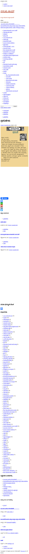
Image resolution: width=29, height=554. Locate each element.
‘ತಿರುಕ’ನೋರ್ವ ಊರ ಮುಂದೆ (12, 90)
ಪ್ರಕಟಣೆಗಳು (5, 117)
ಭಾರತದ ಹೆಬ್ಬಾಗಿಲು (7, 413)
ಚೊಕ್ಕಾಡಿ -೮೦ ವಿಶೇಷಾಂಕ (8, 53)
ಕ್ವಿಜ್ (4, 353)
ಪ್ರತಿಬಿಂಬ (8, 89)
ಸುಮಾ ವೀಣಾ (9, 511)
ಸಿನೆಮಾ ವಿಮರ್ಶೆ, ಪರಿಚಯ (8, 454)
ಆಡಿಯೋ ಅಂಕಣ (6, 333)
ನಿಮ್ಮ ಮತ (5, 388)
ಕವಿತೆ (4, 60)
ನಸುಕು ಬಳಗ (5, 98)
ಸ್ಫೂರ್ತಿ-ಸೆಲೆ (5, 96)
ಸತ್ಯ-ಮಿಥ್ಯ (5, 447)
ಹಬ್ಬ (4, 465)
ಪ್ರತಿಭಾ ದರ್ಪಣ (6, 404)
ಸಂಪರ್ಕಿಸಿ (5, 4)
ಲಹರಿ (4, 433)
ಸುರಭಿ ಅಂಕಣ (9, 78)
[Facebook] (14, 201)
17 (12, 511)
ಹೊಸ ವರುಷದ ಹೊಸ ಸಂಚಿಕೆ (9, 50)
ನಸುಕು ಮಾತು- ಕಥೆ (7, 385)
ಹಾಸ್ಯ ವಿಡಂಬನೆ (6, 468)
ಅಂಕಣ (4, 73)
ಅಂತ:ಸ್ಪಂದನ (6, 321)
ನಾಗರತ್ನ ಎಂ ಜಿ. (11, 543)
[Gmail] (14, 205)
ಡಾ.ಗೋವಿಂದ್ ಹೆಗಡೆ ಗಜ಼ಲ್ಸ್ (9, 376)
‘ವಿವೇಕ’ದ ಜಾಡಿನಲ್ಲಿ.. (10, 87)
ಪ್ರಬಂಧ (4, 406)
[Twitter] (14, 210)
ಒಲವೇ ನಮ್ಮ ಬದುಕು (10, 85)
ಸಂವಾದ (5, 92)
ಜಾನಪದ (5, 371)
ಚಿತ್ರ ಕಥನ (5, 365)
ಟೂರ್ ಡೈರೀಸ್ (6, 101)
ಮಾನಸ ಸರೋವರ (7, 424)
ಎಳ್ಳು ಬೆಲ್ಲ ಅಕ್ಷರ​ (6, 337)
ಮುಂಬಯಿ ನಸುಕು (7, 48)
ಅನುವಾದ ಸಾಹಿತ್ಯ (6, 57)
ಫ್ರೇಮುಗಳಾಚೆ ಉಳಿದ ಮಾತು (11, 80)
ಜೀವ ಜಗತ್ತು (5, 372)
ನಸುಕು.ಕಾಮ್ (7, 11)
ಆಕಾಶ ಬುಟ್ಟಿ (5, 39)
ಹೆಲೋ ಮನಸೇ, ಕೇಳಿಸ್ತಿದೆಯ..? (9, 470)
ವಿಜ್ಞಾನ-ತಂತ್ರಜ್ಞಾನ (6, 94)
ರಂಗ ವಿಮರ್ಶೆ (6, 431)
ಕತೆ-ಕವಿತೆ (5, 340)
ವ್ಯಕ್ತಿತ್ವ (4, 443)
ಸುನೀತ (4, 456)
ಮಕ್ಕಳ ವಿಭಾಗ (6, 99)
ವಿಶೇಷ (4, 442)
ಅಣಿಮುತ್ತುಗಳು (6, 319)
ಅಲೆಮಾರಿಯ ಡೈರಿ (6, 328)
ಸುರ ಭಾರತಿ (8, 76)
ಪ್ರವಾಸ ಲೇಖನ (6, 408)
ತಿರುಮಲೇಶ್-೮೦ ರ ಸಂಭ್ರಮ (9, 51)
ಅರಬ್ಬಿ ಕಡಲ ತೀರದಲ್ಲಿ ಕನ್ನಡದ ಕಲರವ (10, 55)
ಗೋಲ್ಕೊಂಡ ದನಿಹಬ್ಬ (7, 360)
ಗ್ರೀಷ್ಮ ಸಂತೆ (5, 35)
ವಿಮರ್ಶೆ (4, 440)
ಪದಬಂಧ (5, 394)
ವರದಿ (4, 231)
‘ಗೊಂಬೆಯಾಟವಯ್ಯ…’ (8, 491)
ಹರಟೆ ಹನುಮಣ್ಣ (6, 467)
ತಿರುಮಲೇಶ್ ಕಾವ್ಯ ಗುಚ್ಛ (8, 378)
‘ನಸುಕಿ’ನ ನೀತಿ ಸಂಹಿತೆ (7, 5)
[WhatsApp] (14, 203)
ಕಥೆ (4, 62)
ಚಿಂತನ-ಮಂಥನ (6, 363)
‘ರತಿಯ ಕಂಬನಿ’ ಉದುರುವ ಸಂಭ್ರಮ (8, 246)
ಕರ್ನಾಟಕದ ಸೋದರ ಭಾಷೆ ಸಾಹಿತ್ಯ (10, 64)
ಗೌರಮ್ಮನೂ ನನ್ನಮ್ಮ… (20, 27)
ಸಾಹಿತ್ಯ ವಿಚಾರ (6, 452)
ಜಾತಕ (14, 27)
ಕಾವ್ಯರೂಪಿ (5, 34)
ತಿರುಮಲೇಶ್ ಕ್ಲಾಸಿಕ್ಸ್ (7, 41)
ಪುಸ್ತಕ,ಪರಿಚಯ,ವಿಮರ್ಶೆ (8, 66)
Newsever (23, 551)
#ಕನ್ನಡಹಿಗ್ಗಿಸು (6, 103)
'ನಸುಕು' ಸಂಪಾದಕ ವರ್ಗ (6, 125)
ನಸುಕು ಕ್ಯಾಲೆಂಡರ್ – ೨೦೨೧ (8, 46)
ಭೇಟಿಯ (5, 415)
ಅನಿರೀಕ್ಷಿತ (5, 488)
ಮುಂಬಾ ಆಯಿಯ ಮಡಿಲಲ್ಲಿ (8, 42)
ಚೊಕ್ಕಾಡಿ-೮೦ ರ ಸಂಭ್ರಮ (8, 369)
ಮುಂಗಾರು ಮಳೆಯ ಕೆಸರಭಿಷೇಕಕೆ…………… (10, 24)
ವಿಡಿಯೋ (5, 438)
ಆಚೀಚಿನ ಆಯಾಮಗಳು (10, 83)
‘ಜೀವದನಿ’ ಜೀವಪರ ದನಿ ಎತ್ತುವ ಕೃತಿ (10, 490)
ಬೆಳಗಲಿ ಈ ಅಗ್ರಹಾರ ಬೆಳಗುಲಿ (9, 483)
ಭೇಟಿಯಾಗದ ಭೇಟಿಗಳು (8, 417)
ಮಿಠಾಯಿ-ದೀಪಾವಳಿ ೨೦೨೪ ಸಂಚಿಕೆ (10, 30)
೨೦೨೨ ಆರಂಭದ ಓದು (7, 37)
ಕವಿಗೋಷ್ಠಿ (5, 346)
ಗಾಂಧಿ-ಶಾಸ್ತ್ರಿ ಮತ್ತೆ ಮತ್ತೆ (7, 58)
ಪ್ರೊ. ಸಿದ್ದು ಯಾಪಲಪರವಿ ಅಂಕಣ (12, 74)
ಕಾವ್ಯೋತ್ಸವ (5, 351)
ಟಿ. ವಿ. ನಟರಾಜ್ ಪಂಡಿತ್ (13, 533)
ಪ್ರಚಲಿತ (4, 71)
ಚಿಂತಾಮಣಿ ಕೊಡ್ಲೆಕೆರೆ (11, 522)
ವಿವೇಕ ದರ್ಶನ (3, 222)
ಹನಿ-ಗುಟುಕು (5, 463)
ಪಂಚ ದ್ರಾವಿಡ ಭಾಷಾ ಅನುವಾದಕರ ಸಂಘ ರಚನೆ (10, 234)
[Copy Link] (14, 208)
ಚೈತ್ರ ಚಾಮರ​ (5, 44)
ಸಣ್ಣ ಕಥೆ (5, 445)
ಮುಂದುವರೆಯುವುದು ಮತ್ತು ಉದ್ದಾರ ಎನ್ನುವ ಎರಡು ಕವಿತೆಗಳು (15, 481)
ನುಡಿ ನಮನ (5, 392)
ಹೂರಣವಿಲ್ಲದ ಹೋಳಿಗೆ (8, 493)
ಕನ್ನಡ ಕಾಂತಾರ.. (6, 495)
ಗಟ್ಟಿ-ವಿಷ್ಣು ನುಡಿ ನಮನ (7, 32)
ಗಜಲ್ (4, 355)
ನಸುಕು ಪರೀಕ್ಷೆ (6, 383)
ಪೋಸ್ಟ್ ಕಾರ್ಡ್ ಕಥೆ (7, 397)
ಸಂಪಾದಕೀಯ (6, 449)
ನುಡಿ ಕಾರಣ (8, 82)
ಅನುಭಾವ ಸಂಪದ (7, 67)
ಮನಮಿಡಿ (5, 420)
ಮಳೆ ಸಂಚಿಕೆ (5, 69)
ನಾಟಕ (4, 387)
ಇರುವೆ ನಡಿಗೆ (5, 335)
